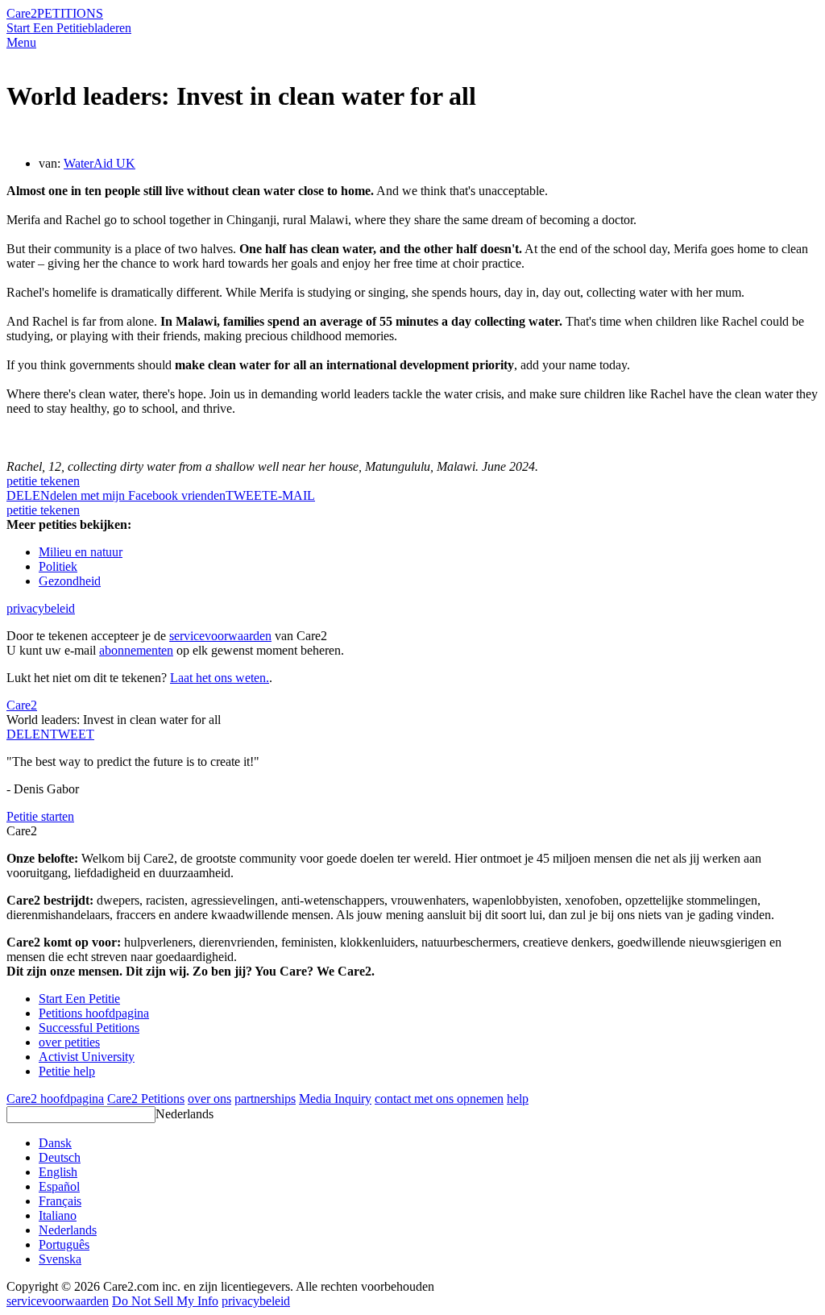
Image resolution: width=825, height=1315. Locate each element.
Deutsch (60, 1157)
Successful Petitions (89, 1027)
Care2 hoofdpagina (55, 1098)
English (58, 1172)
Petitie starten (40, 816)
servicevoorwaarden (220, 636)
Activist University (87, 1056)
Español (59, 1186)
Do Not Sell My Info (165, 1301)
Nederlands (184, 1114)
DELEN (28, 734)
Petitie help (67, 1071)
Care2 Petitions (145, 1098)
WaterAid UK (99, 163)
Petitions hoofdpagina (94, 1013)
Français (60, 1201)
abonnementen (136, 650)
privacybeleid (40, 608)
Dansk (55, 1143)
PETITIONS (70, 13)
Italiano (58, 1215)
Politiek (58, 566)
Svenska (60, 1259)
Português (64, 1244)
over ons (209, 1098)
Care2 (21, 13)
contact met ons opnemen (439, 1098)
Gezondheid (70, 581)
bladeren (109, 28)
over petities (69, 1042)
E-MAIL (292, 495)
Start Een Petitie (47, 28)
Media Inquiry (335, 1098)
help (518, 1098)
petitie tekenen (43, 481)
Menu (21, 42)
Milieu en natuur (80, 552)
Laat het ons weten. (219, 678)
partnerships (265, 1098)
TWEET (248, 495)
